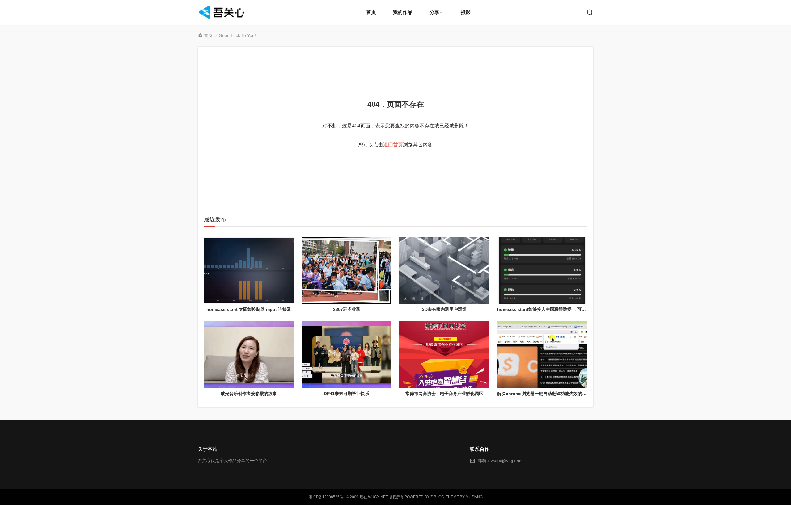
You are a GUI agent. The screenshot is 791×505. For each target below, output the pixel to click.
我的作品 (402, 12)
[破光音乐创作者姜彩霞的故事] (249, 354)
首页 (371, 12)
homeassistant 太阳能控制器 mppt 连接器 (248, 309)
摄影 (466, 12)
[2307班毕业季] (346, 270)
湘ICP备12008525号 (326, 497)
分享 (434, 12)
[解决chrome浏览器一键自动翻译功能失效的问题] (542, 354)
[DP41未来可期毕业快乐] (346, 354)
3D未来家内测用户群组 (444, 309)
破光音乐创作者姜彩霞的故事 (249, 393)
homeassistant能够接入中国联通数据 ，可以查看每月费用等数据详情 (565, 309)
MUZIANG (474, 497)
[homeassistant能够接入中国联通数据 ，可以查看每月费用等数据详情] (542, 270)
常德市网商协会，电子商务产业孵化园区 (444, 393)
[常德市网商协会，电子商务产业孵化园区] (444, 354)
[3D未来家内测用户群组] (444, 270)
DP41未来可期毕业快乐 (346, 393)
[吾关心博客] (222, 12)
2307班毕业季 (346, 309)
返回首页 (393, 144)
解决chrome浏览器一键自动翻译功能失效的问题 (544, 393)
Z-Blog (437, 497)
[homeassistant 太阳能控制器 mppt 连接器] (249, 270)
